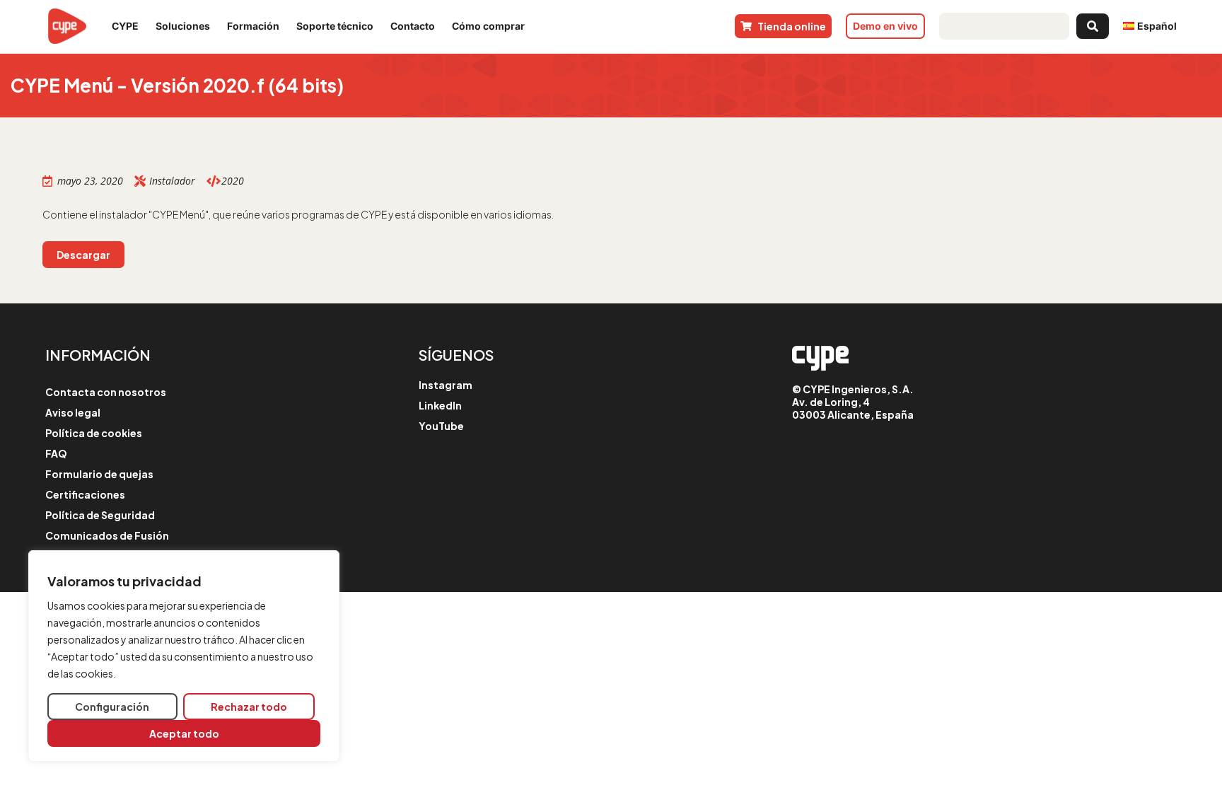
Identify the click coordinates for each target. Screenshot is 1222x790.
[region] (183, 656)
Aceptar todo (184, 733)
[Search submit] (1092, 26)
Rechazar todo (249, 706)
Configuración (112, 706)
